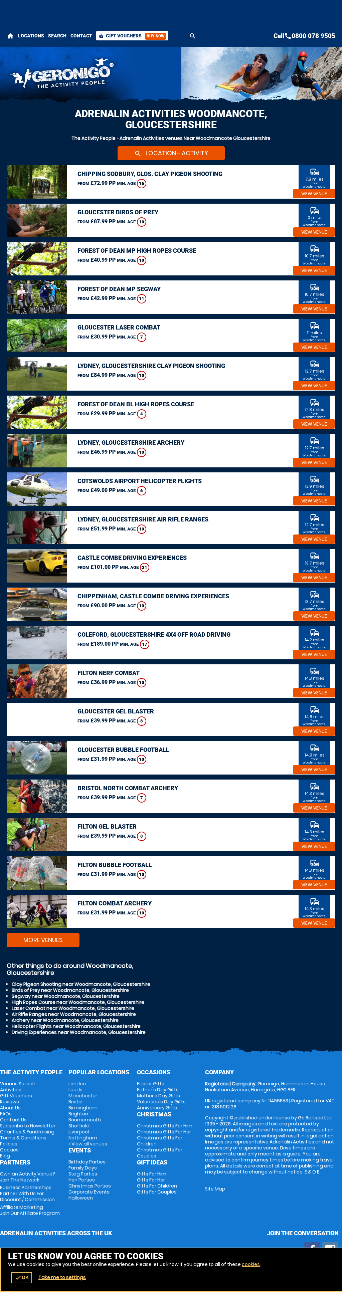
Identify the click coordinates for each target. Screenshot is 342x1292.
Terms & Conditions (23, 1137)
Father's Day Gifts (158, 1089)
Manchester (82, 1095)
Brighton (78, 1113)
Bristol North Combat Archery (127, 788)
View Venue (314, 193)
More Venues (43, 940)
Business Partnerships (27, 1193)
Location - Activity (171, 153)
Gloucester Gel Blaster (115, 711)
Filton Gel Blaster (107, 826)
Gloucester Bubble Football (123, 749)
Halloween (80, 1198)
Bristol (75, 1101)
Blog (5, 1155)
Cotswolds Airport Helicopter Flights (139, 480)
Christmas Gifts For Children (159, 1140)
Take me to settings (62, 1277)
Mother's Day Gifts (158, 1095)
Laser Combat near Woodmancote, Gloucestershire (73, 1008)
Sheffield (79, 1125)
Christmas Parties (89, 1185)
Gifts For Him (151, 1173)
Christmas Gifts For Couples (159, 1152)
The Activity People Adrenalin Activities (113, 75)
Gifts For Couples (157, 1192)
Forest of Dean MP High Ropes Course (136, 250)
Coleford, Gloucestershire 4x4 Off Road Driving (153, 634)
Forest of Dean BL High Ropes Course (135, 404)
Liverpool (78, 1131)
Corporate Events (89, 1192)
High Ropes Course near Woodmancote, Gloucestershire (78, 1002)
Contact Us (13, 1119)
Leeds (75, 1089)
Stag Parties (82, 1173)
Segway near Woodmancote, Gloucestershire (66, 996)
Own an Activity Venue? (27, 1176)
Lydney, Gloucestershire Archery (130, 442)
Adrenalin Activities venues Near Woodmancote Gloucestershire (195, 138)
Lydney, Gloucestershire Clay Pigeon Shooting (151, 365)
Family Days (82, 1167)
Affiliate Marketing (30, 1210)
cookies (251, 1264)
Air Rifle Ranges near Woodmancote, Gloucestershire (74, 1014)
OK (21, 1277)
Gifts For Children (157, 1185)
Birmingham (83, 1107)
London (77, 1083)
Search (57, 35)
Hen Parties (81, 1179)
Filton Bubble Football (114, 864)
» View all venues (87, 1143)
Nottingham (82, 1137)
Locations (31, 35)
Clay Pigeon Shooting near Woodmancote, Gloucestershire (81, 984)
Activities (10, 1089)
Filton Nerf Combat (108, 672)
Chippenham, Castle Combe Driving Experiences (153, 596)
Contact (81, 35)
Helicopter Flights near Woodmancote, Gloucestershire (76, 1026)
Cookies (9, 1149)
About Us (10, 1107)
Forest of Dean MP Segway (119, 288)
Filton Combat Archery (114, 903)
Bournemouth (84, 1119)
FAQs (6, 1113)
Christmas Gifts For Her (164, 1131)
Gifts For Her (151, 1179)
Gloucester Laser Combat (118, 327)
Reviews (9, 1101)
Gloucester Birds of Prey (117, 212)
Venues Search (17, 1083)
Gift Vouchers (131, 35)
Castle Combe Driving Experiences (132, 557)
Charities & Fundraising (27, 1131)
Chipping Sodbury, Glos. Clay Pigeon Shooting (149, 173)
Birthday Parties (87, 1161)
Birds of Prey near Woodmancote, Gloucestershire (70, 990)
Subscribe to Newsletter (27, 1125)
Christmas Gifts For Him (164, 1125)
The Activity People (93, 138)
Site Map (215, 1189)
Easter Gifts (150, 1083)
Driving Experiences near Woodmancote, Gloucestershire (79, 1032)
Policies (8, 1143)
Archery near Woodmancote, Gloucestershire (65, 1020)
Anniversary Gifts (157, 1107)
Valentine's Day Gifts (161, 1101)
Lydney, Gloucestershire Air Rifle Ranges (142, 519)
